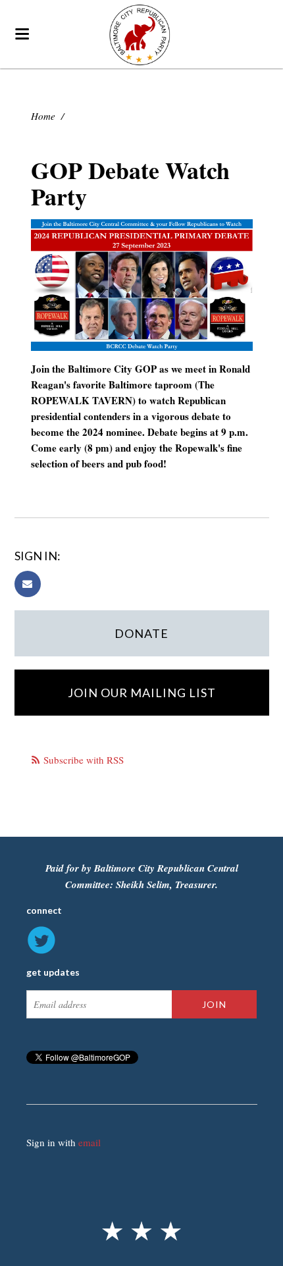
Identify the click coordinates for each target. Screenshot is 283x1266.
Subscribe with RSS (83, 759)
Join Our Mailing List (142, 692)
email (89, 1142)
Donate (141, 633)
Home (43, 115)
